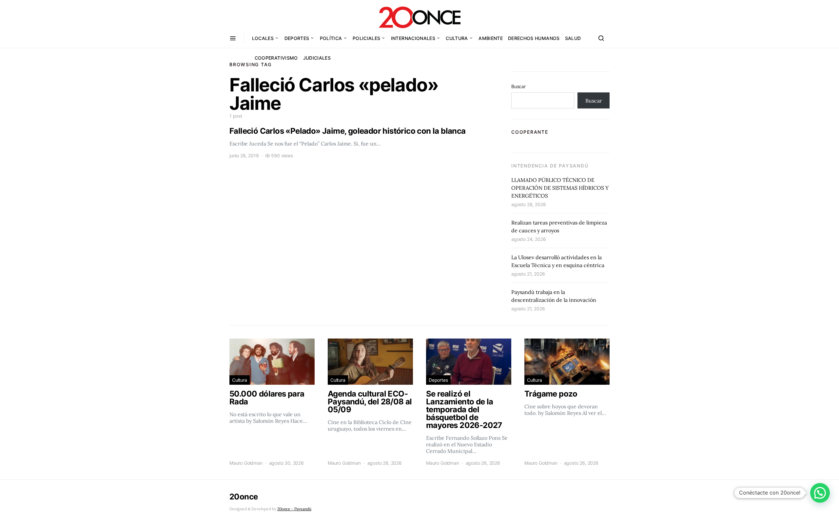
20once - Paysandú (294, 508)
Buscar (518, 86)
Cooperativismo (276, 58)
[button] (820, 493)
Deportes (296, 38)
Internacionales (413, 38)
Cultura (457, 38)
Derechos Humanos (534, 38)
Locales (263, 38)
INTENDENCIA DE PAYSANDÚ (549, 165)
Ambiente (490, 38)
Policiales (366, 38)
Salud (573, 38)
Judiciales (317, 58)
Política (331, 38)
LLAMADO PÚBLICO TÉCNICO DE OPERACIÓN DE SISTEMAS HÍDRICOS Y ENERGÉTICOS (560, 188)
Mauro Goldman (246, 463)
